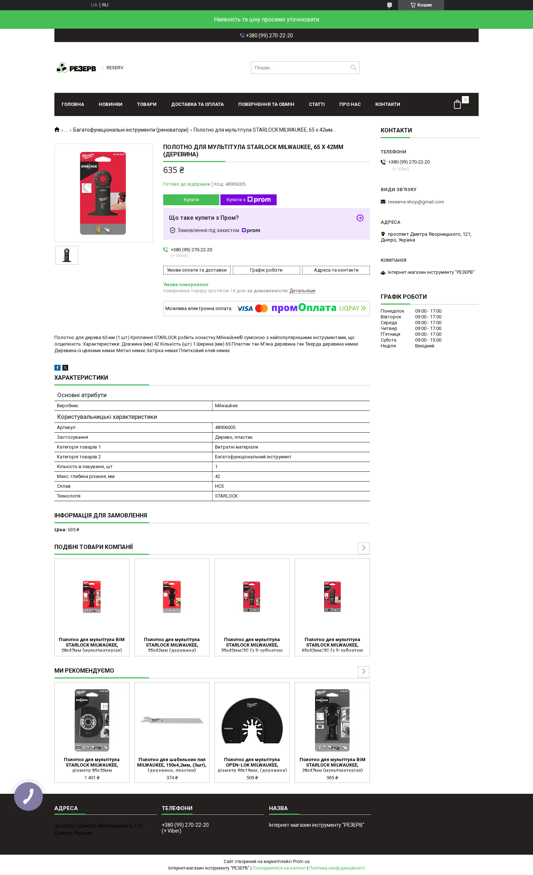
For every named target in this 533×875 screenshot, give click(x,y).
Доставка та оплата (197, 104)
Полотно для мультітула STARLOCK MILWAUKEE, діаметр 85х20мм (92, 765)
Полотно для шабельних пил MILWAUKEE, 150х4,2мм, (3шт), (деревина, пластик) (172, 765)
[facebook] (57, 369)
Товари (147, 104)
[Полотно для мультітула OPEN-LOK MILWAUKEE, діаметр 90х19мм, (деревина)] (252, 720)
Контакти (387, 104)
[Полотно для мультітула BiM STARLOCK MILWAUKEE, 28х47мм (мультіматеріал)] (92, 597)
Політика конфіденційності (337, 868)
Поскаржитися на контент (279, 868)
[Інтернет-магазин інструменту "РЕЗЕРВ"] (76, 67)
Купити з (236, 199)
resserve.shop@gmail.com (416, 202)
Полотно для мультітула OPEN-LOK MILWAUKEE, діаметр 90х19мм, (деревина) (252, 765)
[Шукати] (353, 67)
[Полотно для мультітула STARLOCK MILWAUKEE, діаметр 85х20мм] (92, 720)
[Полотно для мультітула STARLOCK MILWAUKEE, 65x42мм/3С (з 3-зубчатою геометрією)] (332, 597)
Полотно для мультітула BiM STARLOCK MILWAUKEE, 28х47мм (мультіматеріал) (92, 645)
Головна (73, 104)
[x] (65, 369)
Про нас (350, 104)
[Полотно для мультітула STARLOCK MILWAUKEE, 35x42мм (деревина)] (172, 597)
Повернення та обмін (266, 104)
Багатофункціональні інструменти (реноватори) (131, 130)
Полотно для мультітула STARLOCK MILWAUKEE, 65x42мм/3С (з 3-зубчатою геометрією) (332, 645)
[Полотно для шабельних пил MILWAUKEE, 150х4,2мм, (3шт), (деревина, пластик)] (172, 720)
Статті (317, 104)
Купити (191, 199)
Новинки (111, 104)
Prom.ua (301, 861)
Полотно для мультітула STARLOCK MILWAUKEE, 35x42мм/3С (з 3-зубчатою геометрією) (252, 645)
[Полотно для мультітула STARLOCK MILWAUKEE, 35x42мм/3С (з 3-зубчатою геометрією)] (252, 597)
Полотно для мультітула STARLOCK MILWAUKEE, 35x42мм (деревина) (172, 645)
